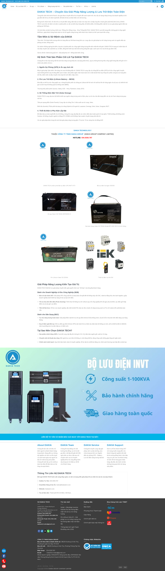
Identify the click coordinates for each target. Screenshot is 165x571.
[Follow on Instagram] (156, 1)
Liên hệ (93, 6)
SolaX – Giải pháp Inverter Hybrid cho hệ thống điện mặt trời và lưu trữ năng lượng (69, 511)
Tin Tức (78, 6)
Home (12, 6)
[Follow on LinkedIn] (162, 1)
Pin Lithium (40, 6)
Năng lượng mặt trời (54, 6)
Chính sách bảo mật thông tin (94, 523)
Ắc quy (32, 6)
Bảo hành (87, 507)
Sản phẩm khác (67, 6)
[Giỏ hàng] (162, 6)
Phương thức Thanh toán (93, 511)
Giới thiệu (45, 566)
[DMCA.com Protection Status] (106, 546)
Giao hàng (87, 515)
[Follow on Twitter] (157, 1)
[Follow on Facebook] (154, 1)
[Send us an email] (159, 1)
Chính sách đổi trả (90, 519)
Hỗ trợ (86, 6)
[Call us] (161, 1)
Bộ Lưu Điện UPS (21, 6)
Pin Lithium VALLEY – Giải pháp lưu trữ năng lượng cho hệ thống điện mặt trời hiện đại (71, 520)
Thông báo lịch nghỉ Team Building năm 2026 (70, 528)
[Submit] (151, 1)
